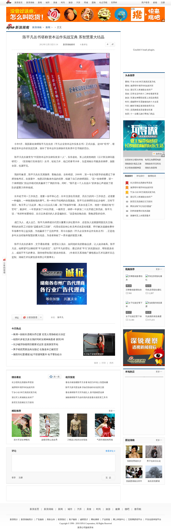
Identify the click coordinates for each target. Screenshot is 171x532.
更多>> (112, 411)
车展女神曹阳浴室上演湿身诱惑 (144, 98)
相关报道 (70, 377)
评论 (17, 317)
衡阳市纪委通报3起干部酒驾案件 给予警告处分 (37, 354)
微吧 (127, 509)
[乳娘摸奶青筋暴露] (153, 307)
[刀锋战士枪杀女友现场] (77, 425)
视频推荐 (130, 269)
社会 (127, 90)
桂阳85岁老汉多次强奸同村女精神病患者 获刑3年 (38, 339)
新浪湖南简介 (27, 519)
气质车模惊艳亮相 (105, 440)
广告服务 (40, 519)
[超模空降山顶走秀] (49, 425)
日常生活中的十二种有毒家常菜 (144, 94)
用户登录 (145, 2)
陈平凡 (60, 317)
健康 (117, 509)
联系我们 (62, 519)
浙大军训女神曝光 (22, 440)
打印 (104, 363)
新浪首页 (19, 2)
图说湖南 (130, 440)
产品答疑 (106, 519)
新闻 (40, 2)
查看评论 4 (110, 451)
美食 (55, 2)
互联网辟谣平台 (135, 519)
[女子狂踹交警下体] (134, 307)
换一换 (57, 376)
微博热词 (152, 176)
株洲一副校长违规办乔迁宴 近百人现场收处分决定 (39, 334)
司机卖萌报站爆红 (153, 290)
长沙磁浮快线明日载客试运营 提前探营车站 (35, 344)
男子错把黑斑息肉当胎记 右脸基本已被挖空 (35, 349)
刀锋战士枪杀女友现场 (77, 440)
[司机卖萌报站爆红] (153, 281)
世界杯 (114, 2)
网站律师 (95, 519)
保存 (96, 363)
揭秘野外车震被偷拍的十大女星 (144, 102)
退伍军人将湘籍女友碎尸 (23, 397)
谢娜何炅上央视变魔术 (140, 215)
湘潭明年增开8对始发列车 (23, 387)
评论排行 (140, 176)
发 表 (108, 477)
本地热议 (130, 371)
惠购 (94, 2)
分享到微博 (30, 317)
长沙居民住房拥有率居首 (23, 382)
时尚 (63, 2)
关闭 (111, 363)
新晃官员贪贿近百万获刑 (23, 402)
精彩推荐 (16, 411)
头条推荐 (130, 75)
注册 (163, 2)
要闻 (127, 82)
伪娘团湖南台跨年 (134, 481)
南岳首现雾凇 (154, 481)
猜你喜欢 (16, 377)
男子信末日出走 (154, 461)
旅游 (71, 2)
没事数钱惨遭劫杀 (134, 290)
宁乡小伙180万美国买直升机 (24, 392)
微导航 (137, 509)
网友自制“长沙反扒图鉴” (141, 206)
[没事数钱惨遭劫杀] (134, 281)
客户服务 (73, 519)
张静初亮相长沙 (134, 461)
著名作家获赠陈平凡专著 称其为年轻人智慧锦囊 (86, 382)
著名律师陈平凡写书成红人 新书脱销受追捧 (84, 392)
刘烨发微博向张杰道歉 (140, 211)
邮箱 (155, 2)
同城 (86, 2)
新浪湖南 (30, 2)
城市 (48, 2)
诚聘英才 (84, 519)
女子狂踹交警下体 (134, 316)
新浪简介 (14, 519)
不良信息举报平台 (153, 519)
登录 (14, 477)
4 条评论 (84, 44)
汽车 (78, 2)
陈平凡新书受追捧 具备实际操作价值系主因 (84, 387)
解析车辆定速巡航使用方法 (142, 106)
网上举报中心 (119, 519)
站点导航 (103, 2)
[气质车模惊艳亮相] (105, 425)
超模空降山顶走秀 (49, 440)
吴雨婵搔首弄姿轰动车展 (141, 110)
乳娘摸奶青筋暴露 (153, 316)
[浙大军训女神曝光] (22, 425)
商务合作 (51, 519)
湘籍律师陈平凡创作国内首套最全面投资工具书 (86, 397)
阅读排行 (129, 176)
